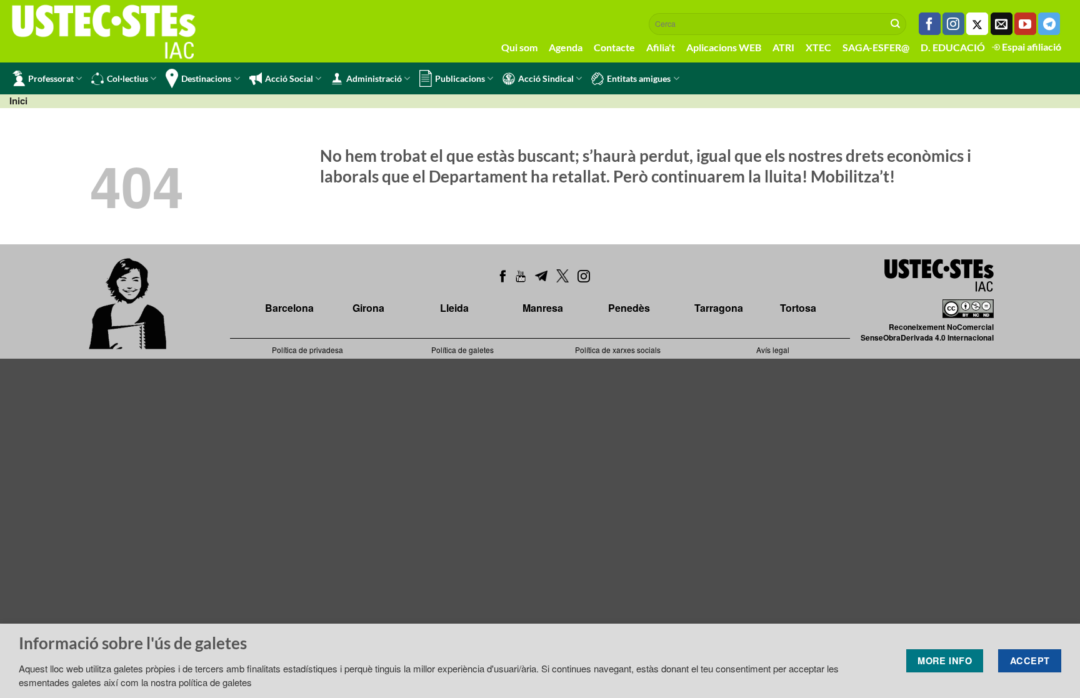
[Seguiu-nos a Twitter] (977, 23)
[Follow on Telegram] (1049, 23)
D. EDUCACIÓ (953, 47)
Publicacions (460, 78)
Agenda (565, 47)
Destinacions (206, 78)
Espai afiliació (1030, 46)
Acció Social (289, 78)
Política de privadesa (307, 349)
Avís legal (772, 349)
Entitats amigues (639, 78)
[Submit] (896, 24)
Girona (368, 308)
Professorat (51, 78)
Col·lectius (127, 78)
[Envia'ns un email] (1001, 23)
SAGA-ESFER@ (875, 47)
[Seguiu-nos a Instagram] (953, 23)
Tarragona (718, 308)
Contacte (614, 47)
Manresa (542, 308)
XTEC (818, 47)
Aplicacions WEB (723, 47)
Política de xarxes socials (618, 349)
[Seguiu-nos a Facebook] (930, 23)
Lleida (454, 308)
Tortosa (798, 308)
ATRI (783, 47)
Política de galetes (462, 349)
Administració (374, 78)
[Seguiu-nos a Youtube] (1025, 23)
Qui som (519, 47)
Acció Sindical (546, 78)
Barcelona (289, 308)
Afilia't (660, 47)
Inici (18, 100)
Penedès (629, 308)
